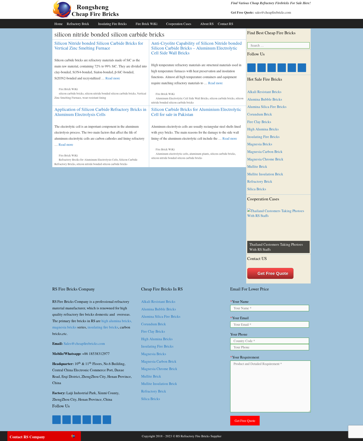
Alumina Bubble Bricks (264, 99)
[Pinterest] (292, 67)
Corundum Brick (259, 114)
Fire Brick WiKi (146, 23)
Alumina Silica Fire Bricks (267, 106)
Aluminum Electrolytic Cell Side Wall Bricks (182, 98)
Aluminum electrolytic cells (172, 154)
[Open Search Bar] (306, 23)
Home (58, 23)
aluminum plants (199, 154)
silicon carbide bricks (71, 93)
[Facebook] (251, 67)
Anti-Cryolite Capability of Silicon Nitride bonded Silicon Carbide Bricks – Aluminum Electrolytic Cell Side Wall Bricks (196, 48)
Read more (112, 78)
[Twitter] (271, 67)
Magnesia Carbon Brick (265, 151)
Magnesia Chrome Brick (265, 159)
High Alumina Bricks (263, 129)
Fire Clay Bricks (259, 121)
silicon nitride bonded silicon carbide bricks (110, 93)
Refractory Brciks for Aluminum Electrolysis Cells (88, 159)
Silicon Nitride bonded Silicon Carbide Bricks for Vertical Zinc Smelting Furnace (98, 45)
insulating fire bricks (103, 327)
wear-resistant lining (94, 98)
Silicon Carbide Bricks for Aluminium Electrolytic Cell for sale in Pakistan (196, 111)
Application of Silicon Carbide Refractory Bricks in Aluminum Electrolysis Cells (100, 111)
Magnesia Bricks (259, 144)
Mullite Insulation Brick (265, 174)
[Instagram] (282, 67)
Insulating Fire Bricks (112, 23)
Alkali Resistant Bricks (264, 91)
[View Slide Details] (278, 230)
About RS (207, 23)
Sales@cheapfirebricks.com (84, 343)
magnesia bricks (64, 327)
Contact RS (225, 23)
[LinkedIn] (261, 67)
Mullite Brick (257, 166)
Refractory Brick (78, 23)
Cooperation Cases (178, 23)
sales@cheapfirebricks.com (273, 12)
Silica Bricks (256, 188)
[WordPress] (302, 67)
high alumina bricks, (116, 320)
